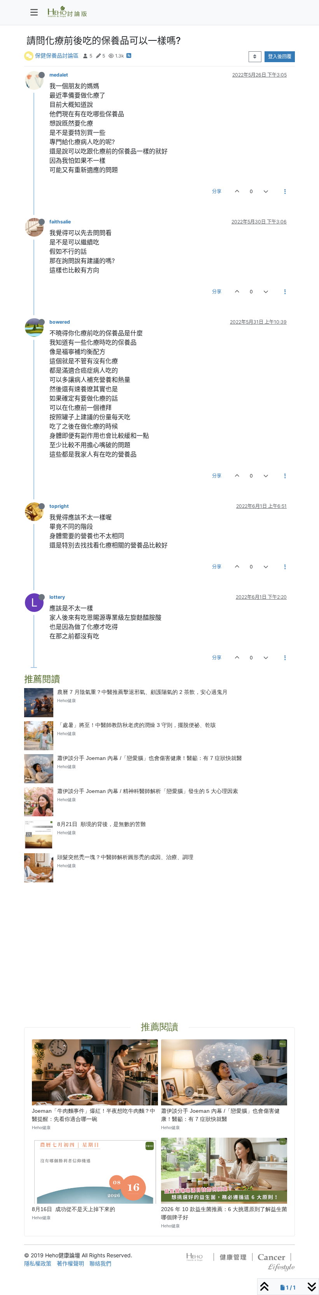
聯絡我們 (100, 1263)
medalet (58, 75)
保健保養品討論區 (57, 55)
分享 (216, 191)
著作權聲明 (70, 1263)
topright (59, 506)
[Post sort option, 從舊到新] (255, 56)
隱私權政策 (37, 1263)
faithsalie (60, 222)
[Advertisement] (159, 942)
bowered (59, 322)
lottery (57, 597)
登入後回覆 (279, 56)
